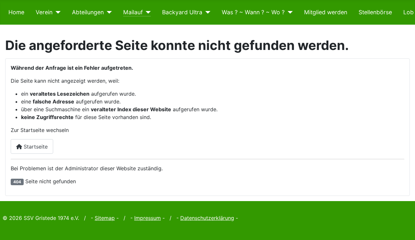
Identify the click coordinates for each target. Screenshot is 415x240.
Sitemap (105, 218)
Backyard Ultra (182, 12)
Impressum (147, 218)
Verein (44, 12)
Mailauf (133, 12)
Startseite (35, 146)
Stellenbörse (375, 12)
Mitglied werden (325, 12)
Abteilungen (88, 12)
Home (16, 12)
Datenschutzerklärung (207, 218)
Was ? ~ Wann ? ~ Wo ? (253, 12)
